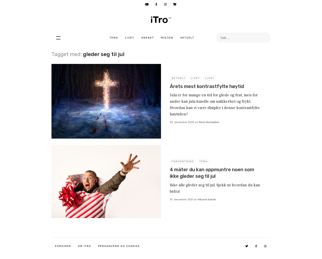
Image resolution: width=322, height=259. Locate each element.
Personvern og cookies (119, 246)
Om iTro (84, 246)
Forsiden (63, 246)
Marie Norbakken (209, 122)
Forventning (183, 161)
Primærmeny (58, 37)
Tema (114, 37)
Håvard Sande (207, 199)
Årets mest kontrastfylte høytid (207, 86)
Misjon (167, 37)
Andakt (147, 37)
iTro (161, 19)
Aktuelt (187, 37)
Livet (129, 37)
